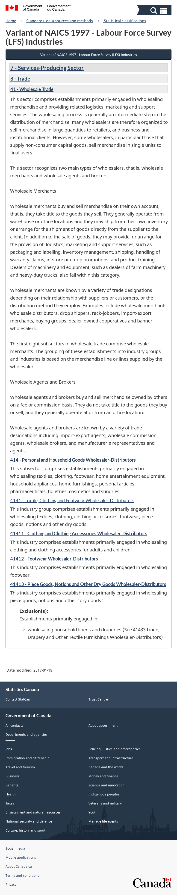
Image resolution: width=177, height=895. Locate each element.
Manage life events (103, 821)
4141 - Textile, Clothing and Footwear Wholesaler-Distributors (72, 500)
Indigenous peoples (103, 794)
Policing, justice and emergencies (114, 749)
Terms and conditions (22, 875)
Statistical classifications (124, 20)
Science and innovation (106, 785)
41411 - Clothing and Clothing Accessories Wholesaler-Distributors (78, 533)
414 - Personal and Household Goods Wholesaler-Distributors (73, 460)
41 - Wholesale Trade (31, 89)
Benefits (12, 785)
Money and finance (103, 776)
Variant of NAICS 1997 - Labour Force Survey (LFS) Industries (88, 54)
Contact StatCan (18, 699)
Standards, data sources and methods (59, 20)
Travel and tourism (20, 767)
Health (11, 794)
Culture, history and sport (25, 830)
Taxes (10, 803)
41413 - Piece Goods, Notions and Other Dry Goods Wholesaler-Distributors (88, 584)
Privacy (11, 884)
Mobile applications (21, 857)
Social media (15, 848)
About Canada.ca (19, 866)
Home (11, 20)
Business (12, 776)
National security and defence (29, 821)
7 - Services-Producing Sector (47, 67)
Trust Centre (98, 699)
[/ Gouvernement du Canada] (38, 8)
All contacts (14, 725)
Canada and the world (105, 767)
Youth (92, 812)
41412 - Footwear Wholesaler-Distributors (54, 558)
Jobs (9, 749)
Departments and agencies (26, 734)
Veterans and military (105, 803)
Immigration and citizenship (28, 758)
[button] (154, 10)
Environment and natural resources (33, 812)
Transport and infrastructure (110, 758)
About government (103, 725)
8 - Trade (20, 78)
